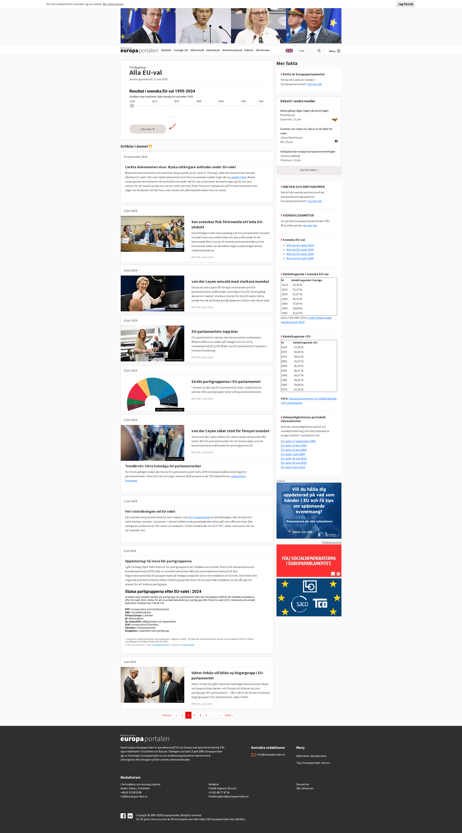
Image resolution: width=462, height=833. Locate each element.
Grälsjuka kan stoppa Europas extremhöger (307, 151)
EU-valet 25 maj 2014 (294, 458)
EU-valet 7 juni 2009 (293, 454)
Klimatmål (197, 50)
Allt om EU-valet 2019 (300, 249)
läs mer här (310, 225)
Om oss (326, 763)
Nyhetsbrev (303, 756)
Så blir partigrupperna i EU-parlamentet (226, 381)
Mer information (113, 4)
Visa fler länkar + (309, 170)
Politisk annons (331, 542)
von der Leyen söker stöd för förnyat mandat (230, 430)
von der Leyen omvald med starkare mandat (230, 281)
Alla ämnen (263, 50)
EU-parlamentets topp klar (214, 331)
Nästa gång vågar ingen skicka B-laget (304, 110)
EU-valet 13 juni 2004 (293, 450)
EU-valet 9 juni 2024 (293, 467)
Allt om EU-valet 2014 (300, 254)
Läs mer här (315, 84)
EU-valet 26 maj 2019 (294, 463)
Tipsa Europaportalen (308, 763)
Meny (332, 51)
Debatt (248, 50)
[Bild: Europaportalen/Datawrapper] (152, 393)
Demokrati (213, 50)
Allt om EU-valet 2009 (300, 258)
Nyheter (166, 50)
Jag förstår (405, 4)
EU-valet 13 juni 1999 (293, 445)
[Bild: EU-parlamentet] (152, 233)
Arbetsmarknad (232, 50)
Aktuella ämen (318, 756)
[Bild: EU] (152, 684)
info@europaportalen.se (271, 754)
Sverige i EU (181, 50)
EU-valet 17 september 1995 (298, 441)
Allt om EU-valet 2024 (300, 245)
